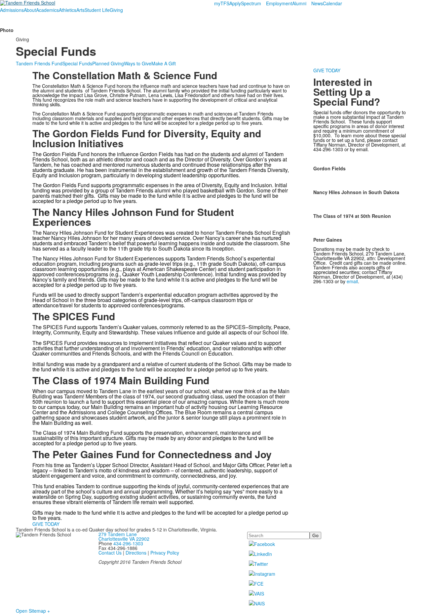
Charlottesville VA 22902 (123, 538)
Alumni (299, 3)
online (398, 262)
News (317, 3)
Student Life (97, 10)
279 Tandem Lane (117, 534)
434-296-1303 (128, 543)
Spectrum (251, 3)
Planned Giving (108, 63)
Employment (279, 3)
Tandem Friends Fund (39, 63)
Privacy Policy (164, 552)
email (361, 149)
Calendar (332, 3)
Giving (116, 10)
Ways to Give (137, 63)
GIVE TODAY (45, 524)
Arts (80, 10)
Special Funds (77, 63)
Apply (235, 3)
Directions (136, 552)
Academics (47, 10)
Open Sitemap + (33, 610)
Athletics (67, 10)
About (30, 10)
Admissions (12, 10)
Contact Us (110, 552)
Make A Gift (163, 63)
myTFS (221, 3)
